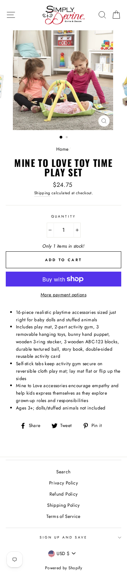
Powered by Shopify (63, 568)
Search (63, 471)
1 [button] (61, 137)
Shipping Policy (63, 505)
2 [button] (67, 138)
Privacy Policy (63, 482)
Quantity (63, 216)
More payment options (63, 294)
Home (62, 149)
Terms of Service (63, 516)
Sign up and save (64, 537)
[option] (63, 80)
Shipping (42, 193)
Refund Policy (63, 494)
